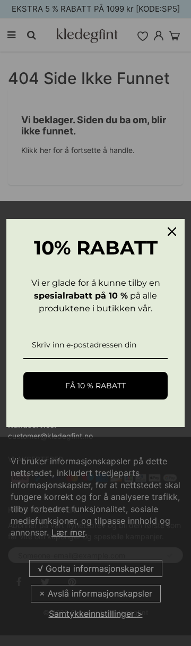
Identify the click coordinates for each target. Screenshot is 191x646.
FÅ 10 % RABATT (95, 385)
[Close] (172, 231)
